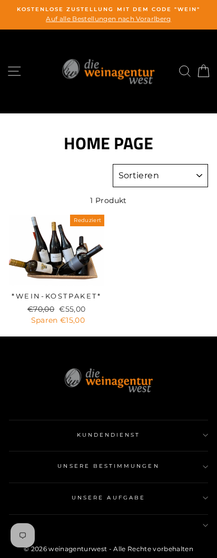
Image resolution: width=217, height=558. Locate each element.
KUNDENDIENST (109, 434)
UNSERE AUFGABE (108, 497)
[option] (108, 14)
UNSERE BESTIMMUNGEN (108, 466)
